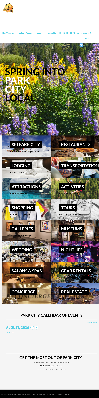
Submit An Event (92, 322)
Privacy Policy (66, 394)
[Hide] (83, 49)
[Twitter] (81, 45)
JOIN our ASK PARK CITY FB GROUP (53, 394)
